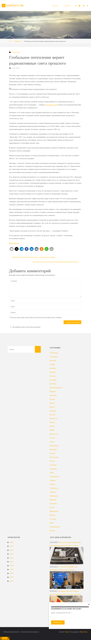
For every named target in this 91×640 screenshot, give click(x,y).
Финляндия (54, 496)
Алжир (52, 364)
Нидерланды (54, 445)
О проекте (67, 5)
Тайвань (53, 480)
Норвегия (53, 449)
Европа (52, 407)
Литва (52, 441)
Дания (52, 403)
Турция (52, 484)
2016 (11, 581)
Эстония (53, 519)
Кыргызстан (54, 434)
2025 (11, 546)
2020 (11, 565)
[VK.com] (84, 5)
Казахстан (53, 418)
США (52, 472)
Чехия (52, 507)
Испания (53, 411)
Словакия (53, 465)
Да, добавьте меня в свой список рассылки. (27, 327)
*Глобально (17, 41)
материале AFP (51, 105)
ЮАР (51, 523)
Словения (53, 469)
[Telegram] (87, 5)
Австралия (53, 356)
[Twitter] (80, 5)
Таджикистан (54, 476)
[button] (12, 249)
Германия (53, 395)
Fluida (67, 632)
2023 (11, 554)
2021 (11, 561)
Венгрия (53, 391)
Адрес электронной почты (61, 612)
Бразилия (53, 383)
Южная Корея (55, 527)
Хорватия (53, 503)
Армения (53, 368)
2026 (11, 542)
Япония (52, 530)
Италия (52, 414)
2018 (11, 573)
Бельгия (52, 376)
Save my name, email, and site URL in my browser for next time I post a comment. (36, 317)
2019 (11, 569)
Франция (53, 499)
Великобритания (56, 387)
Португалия (54, 457)
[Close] (89, 604)
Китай (52, 426)
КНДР (52, 430)
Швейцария (54, 511)
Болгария (53, 380)
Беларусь (53, 372)
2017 (11, 577)
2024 (11, 550)
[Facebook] (76, 5)
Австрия (53, 360)
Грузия (52, 399)
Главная (55, 5)
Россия (52, 461)
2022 (11, 558)
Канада (52, 422)
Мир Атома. (84, 632)
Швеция (52, 515)
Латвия (52, 438)
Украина (53, 492)
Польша (52, 453)
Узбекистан (54, 488)
